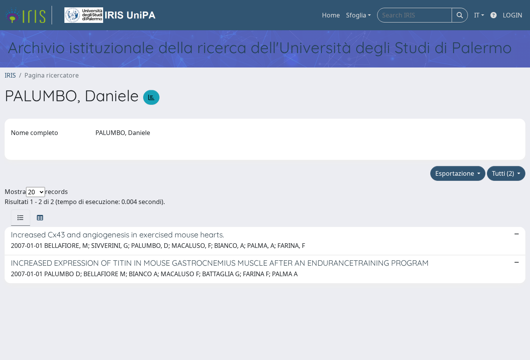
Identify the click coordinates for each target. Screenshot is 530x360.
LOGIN (512, 15)
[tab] (20, 217)
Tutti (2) (504, 173)
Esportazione (455, 173)
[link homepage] (28, 15)
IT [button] (477, 15)
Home (331, 15)
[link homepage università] (110, 15)
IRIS (10, 75)
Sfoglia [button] (356, 15)
